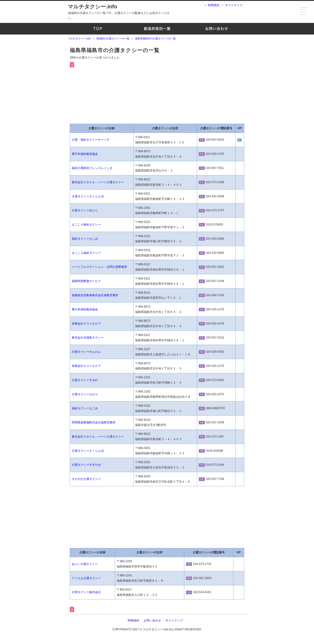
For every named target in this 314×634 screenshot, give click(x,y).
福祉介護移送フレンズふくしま (92, 168)
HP (239, 140)
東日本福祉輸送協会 (85, 153)
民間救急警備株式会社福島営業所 (93, 422)
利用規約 (214, 5)
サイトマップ (233, 5)
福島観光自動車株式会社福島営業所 (95, 295)
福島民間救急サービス (86, 281)
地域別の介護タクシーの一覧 (157, 29)
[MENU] (303, 10)
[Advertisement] (157, 94)
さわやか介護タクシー (86, 478)
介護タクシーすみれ (85, 380)
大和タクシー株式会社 (86, 592)
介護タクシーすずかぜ (86, 464)
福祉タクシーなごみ (85, 238)
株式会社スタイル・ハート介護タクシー (98, 182)
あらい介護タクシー (85, 563)
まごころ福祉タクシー (86, 224)
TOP (97, 29)
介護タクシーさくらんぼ (88, 196)
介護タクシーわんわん (86, 351)
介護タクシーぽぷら (85, 210)
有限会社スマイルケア (86, 323)
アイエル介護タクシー (86, 578)
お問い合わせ (216, 29)
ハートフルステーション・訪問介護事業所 (99, 266)
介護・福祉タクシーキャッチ (91, 139)
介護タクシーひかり (85, 394)
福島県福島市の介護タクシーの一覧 (115, 50)
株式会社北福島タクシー (88, 337)
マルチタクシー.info (92, 6)
